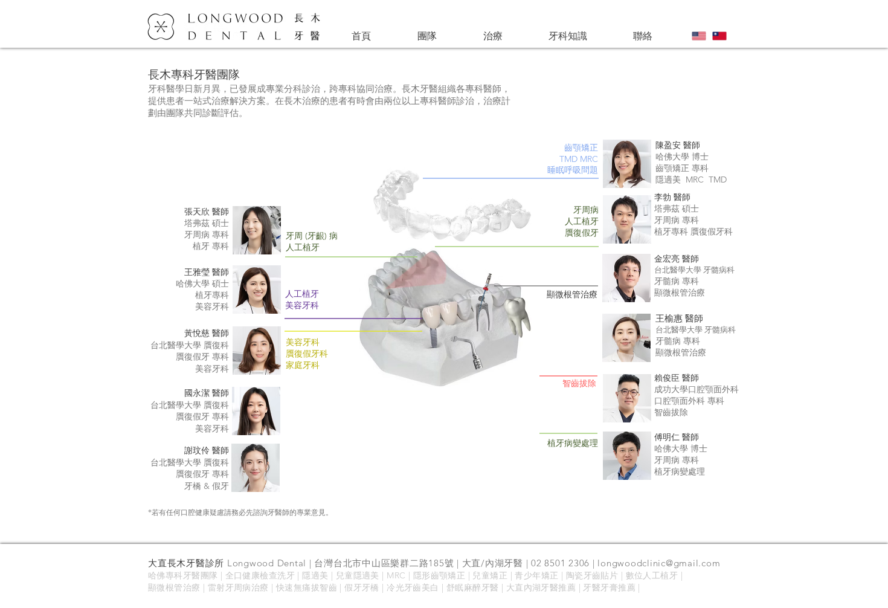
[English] (699, 36)
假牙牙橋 (361, 587)
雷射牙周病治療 (238, 587)
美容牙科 (212, 428)
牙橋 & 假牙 (206, 485)
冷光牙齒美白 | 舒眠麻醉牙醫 (444, 587)
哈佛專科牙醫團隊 (182, 575)
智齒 (328, 587)
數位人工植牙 (652, 575)
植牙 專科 (211, 246)
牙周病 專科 (206, 234)
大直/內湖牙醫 (492, 563)
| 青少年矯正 (534, 575)
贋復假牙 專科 (202, 473)
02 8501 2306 (560, 563)
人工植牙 (302, 293)
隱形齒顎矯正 (439, 575)
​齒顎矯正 (581, 147)
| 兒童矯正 (486, 575)
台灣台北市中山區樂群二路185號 (384, 563)
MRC (397, 575)
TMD (568, 159)
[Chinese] (719, 36)
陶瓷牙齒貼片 (592, 575)
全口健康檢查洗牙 (260, 575)
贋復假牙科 (711, 231)
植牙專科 (672, 231)
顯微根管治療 (174, 587)
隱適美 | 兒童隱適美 (340, 575)
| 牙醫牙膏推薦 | (608, 587)
